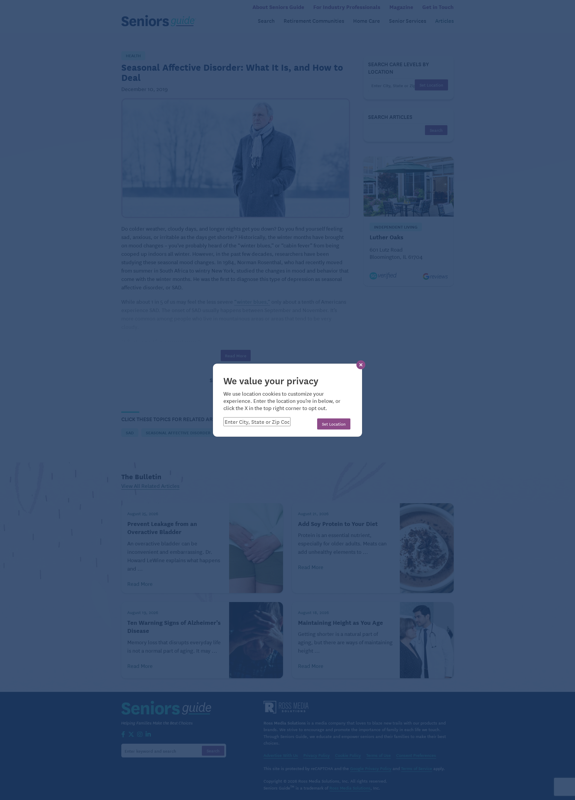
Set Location (334, 424)
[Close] (360, 364)
